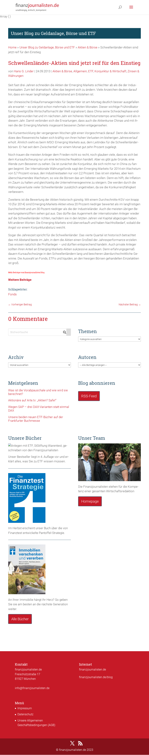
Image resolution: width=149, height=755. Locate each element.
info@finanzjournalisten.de (32, 688)
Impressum (24, 708)
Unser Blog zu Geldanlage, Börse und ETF (47, 47)
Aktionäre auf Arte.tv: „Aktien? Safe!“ (32, 400)
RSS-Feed (89, 396)
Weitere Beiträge (19, 280)
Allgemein (80, 71)
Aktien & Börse (87, 47)
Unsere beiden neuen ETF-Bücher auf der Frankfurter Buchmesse (35, 418)
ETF (90, 71)
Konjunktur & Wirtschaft (110, 71)
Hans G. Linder (24, 71)
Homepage (90, 501)
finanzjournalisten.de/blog (96, 677)
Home (12, 47)
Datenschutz (25, 714)
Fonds (12, 294)
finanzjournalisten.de (92, 669)
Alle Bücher (20, 619)
